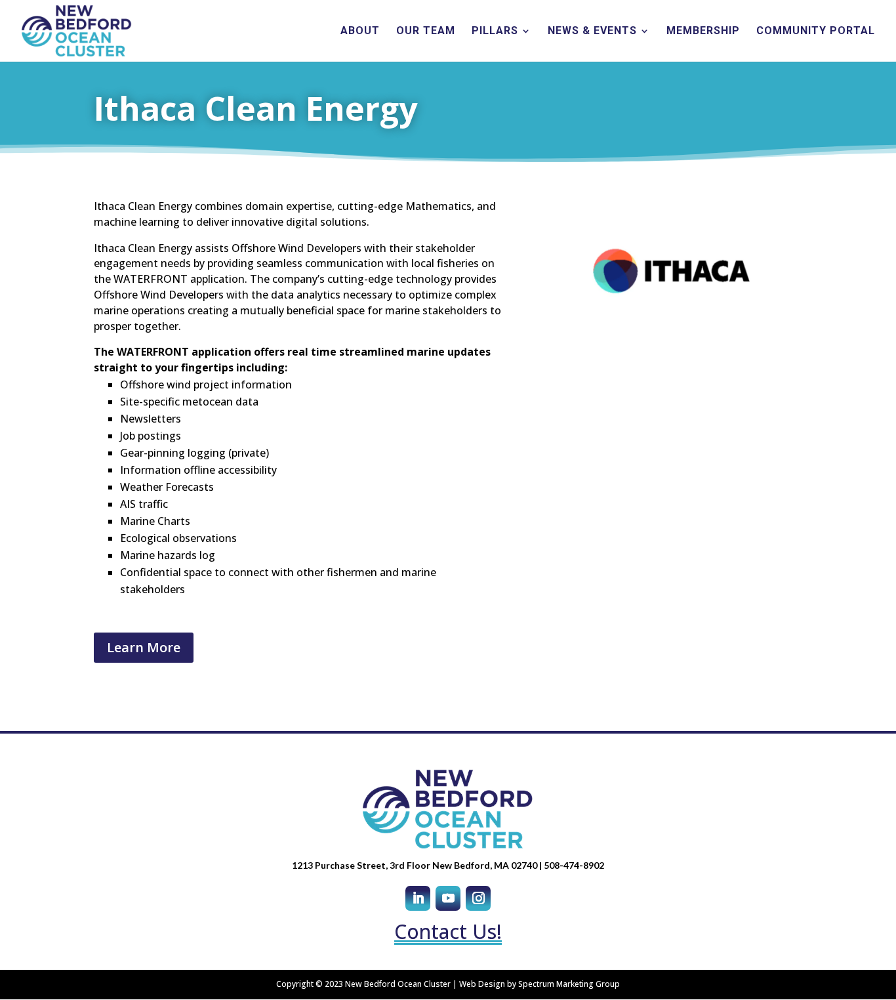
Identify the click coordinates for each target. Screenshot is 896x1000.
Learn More (143, 647)
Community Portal (815, 31)
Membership (703, 31)
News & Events (592, 31)
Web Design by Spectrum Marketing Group (539, 984)
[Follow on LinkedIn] (417, 898)
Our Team (425, 31)
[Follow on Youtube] (448, 898)
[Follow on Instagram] (478, 898)
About (360, 31)
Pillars (495, 31)
